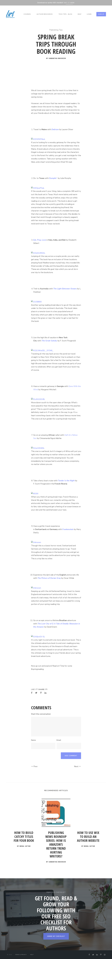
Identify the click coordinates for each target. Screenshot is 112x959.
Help (79, 14)
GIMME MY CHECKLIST (56, 936)
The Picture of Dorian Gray (49, 578)
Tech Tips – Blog (65, 14)
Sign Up (101, 14)
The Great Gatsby (49, 340)
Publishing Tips (56, 30)
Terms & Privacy (21, 954)
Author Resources (45, 14)
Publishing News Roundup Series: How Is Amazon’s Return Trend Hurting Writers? (55, 844)
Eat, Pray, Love (39, 240)
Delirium (55, 129)
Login (89, 14)
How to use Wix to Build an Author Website (88, 837)
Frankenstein (68, 529)
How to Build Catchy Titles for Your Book (24, 837)
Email (59, 740)
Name (33, 740)
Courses (27, 14)
